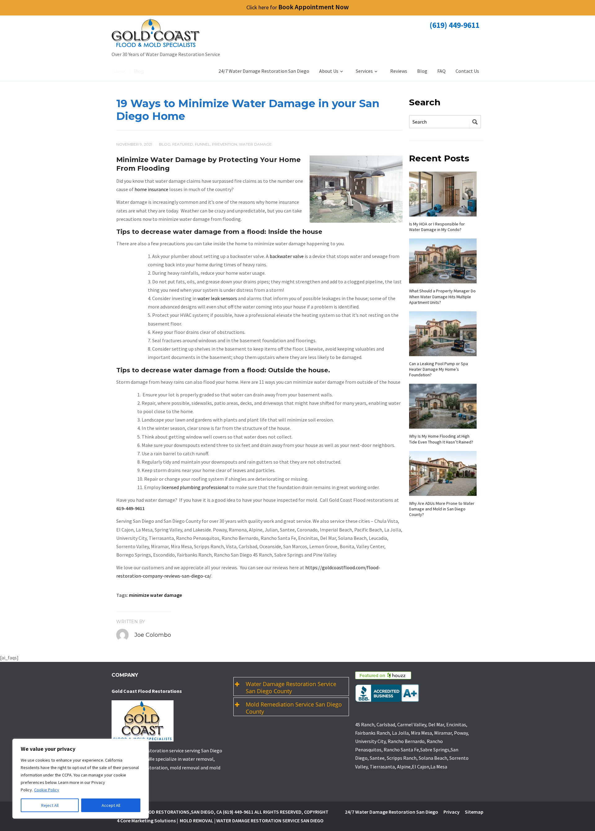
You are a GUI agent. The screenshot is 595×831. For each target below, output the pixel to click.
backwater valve (287, 256)
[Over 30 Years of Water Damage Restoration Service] (166, 34)
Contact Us (467, 71)
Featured (182, 144)
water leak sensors (217, 298)
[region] (80, 779)
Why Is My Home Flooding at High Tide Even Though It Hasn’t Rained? (441, 438)
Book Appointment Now (297, 6)
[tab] (291, 686)
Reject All (50, 805)
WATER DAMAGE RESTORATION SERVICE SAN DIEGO (270, 820)
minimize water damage (155, 595)
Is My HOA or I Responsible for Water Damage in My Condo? (437, 226)
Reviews (398, 71)
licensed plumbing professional (194, 487)
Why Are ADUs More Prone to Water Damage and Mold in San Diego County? (441, 509)
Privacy (451, 812)
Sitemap (474, 812)
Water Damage (255, 144)
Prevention (224, 144)
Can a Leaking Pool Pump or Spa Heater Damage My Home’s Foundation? (438, 369)
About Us (328, 71)
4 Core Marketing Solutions (146, 820)
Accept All (111, 805)
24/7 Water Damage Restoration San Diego (263, 71)
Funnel (202, 144)
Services (364, 71)
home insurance (151, 189)
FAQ (441, 71)
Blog (422, 71)
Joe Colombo (152, 635)
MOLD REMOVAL (196, 820)
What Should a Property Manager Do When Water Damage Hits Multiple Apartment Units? (442, 296)
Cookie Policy (46, 790)
